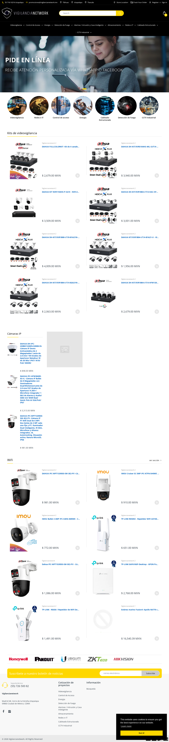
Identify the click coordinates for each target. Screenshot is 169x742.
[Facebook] (3, 711)
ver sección (154, 460)
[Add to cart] (77, 175)
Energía (83, 117)
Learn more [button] (126, 726)
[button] (80, 88)
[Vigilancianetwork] (25, 13)
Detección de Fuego (127, 117)
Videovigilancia (17, 117)
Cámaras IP (14, 333)
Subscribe (150, 673)
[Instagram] (9, 711)
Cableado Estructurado (105, 118)
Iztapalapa (78, 2)
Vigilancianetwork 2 (49, 143)
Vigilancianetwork (48, 561)
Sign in (164, 2)
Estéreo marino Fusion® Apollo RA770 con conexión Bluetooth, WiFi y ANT (140, 609)
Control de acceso (61, 117)
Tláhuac (66, 2)
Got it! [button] (141, 733)
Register (155, 2)
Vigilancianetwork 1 (128, 606)
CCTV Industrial (149, 117)
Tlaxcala (91, 2)
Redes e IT (38, 117)
